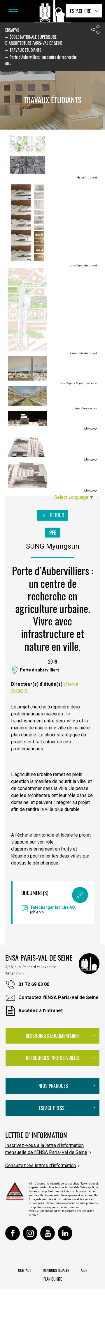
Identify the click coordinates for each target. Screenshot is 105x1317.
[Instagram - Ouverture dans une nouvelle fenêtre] (30, 1233)
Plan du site (52, 1279)
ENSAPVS (12, 30)
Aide (84, 1270)
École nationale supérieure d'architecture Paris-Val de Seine (33, 40)
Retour (56, 515)
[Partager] (95, 30)
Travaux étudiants (25, 50)
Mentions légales (56, 1270)
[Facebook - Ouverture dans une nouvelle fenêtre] (12, 1233)
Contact (24, 1270)
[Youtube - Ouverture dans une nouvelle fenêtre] (47, 1233)
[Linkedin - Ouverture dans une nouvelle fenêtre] (65, 1233)
